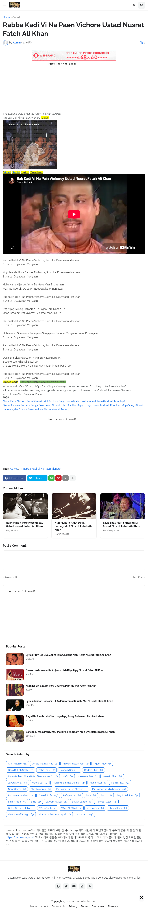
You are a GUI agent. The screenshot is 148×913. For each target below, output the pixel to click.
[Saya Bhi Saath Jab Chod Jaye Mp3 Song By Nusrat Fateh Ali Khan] (15, 721)
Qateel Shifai (48, 795)
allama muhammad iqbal (55, 814)
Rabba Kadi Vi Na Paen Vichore (41, 468)
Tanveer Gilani (106, 801)
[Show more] (72, 478)
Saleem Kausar (56, 801)
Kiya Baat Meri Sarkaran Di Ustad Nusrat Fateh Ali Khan (121, 524)
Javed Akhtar (17, 782)
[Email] (65, 478)
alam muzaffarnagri (21, 814)
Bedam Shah (93, 770)
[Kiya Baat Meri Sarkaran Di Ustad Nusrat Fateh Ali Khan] (122, 506)
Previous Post (13, 577)
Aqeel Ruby (102, 763)
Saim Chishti (17, 801)
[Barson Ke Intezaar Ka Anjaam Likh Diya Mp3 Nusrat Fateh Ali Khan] (15, 674)
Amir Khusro (17, 763)
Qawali (16, 17)
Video (7, 172)
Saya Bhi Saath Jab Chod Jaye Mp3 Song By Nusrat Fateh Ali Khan (65, 716)
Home (6, 17)
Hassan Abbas (87, 776)
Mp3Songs (129, 405)
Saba (91, 795)
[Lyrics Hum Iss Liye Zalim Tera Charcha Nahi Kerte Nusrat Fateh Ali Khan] (15, 659)
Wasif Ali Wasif (71, 808)
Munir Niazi (98, 782)
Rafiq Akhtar (72, 795)
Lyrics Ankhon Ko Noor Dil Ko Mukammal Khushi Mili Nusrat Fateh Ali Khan (69, 701)
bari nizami (84, 814)
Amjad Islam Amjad (44, 763)
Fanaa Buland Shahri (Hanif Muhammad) (33, 776)
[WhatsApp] (51, 478)
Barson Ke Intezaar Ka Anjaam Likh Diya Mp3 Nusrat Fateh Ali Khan (65, 670)
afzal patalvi (95, 808)
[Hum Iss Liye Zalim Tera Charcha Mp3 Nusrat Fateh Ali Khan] (15, 690)
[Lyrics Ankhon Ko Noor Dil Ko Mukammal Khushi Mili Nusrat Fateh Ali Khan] (15, 705)
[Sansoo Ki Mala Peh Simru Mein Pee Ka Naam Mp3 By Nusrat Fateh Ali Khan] (15, 736)
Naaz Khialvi (120, 782)
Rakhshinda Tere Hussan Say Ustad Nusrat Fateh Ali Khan (24, 524)
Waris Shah (47, 808)
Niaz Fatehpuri (41, 789)
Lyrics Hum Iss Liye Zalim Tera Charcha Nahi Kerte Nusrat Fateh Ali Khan (68, 654)
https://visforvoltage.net (20, 837)
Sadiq (106, 795)
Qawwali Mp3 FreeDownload (81, 401)
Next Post (137, 577)
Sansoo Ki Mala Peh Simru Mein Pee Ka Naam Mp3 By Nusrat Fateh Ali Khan (70, 731)
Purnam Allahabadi (20, 795)
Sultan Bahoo (81, 801)
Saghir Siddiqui (127, 795)
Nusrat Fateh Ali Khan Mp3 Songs (71, 405)
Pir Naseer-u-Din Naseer (71, 789)
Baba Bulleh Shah (20, 770)
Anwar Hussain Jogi (75, 763)
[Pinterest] (58, 478)
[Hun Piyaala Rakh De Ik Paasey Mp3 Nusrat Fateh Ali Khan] (74, 506)
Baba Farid (46, 770)
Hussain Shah (112, 776)
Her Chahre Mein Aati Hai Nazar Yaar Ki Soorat (41, 409)
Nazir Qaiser (17, 789)
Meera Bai (39, 782)
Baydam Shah (69, 770)
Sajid (36, 801)
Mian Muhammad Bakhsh (68, 782)
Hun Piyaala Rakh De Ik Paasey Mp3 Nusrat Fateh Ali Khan (73, 526)
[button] (4, 5)
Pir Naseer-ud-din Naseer (109, 789)
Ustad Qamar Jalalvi (21, 808)
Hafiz (68, 776)
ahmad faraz (118, 808)
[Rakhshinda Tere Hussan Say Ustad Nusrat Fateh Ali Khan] (25, 506)
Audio (15, 172)
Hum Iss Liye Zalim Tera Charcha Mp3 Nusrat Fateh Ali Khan (61, 685)
